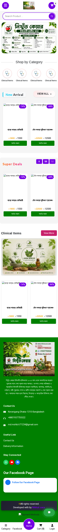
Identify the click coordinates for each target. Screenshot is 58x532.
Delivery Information (13, 446)
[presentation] (3, 331)
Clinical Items (7, 81)
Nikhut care (38, 507)
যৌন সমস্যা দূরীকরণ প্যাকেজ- (42, 129)
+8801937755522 (16, 417)
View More (49, 233)
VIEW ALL (43, 93)
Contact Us (8, 440)
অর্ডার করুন (15, 143)
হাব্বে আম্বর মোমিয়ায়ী (15, 129)
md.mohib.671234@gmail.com (23, 424)
